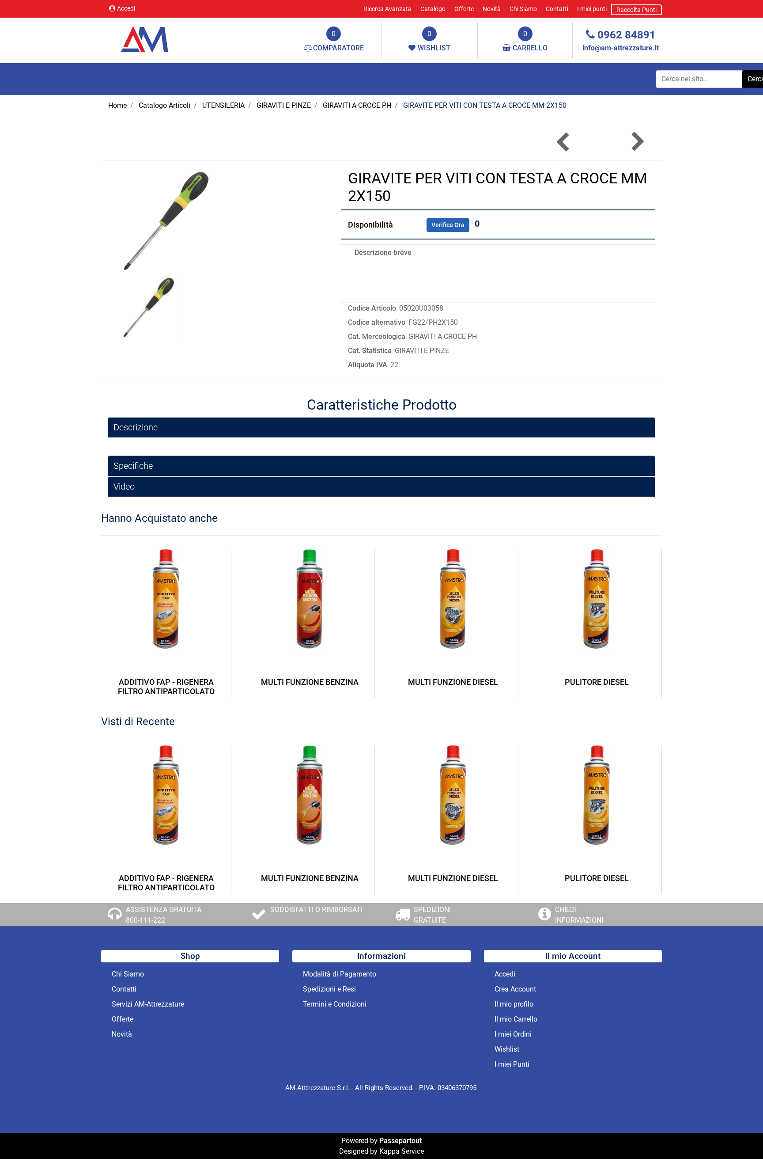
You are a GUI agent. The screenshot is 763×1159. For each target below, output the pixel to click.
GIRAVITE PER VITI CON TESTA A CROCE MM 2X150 (485, 105)
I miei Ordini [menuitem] (513, 1034)
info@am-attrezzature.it (620, 48)
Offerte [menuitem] (464, 8)
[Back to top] (738, 1134)
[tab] (381, 427)
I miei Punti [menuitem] (512, 1064)
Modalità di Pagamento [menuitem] (339, 974)
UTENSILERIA (223, 105)
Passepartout (400, 1140)
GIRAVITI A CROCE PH (357, 105)
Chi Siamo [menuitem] (523, 8)
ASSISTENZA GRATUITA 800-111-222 (163, 914)
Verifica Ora (448, 224)
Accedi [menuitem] (505, 974)
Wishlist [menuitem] (507, 1049)
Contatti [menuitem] (557, 8)
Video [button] (124, 486)
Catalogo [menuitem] (433, 8)
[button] (166, 220)
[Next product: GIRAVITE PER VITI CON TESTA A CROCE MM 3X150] (637, 141)
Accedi (126, 8)
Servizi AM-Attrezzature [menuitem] (148, 1004)
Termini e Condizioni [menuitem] (334, 1004)
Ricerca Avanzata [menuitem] (387, 8)
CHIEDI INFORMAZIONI (579, 914)
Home (117, 105)
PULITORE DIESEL (597, 682)
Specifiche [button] (133, 465)
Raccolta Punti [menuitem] (636, 9)
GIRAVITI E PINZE (284, 105)
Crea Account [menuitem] (515, 989)
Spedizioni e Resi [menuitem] (329, 989)
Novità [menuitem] (492, 8)
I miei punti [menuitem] (592, 8)
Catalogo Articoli (164, 105)
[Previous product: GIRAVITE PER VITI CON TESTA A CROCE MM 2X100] (563, 141)
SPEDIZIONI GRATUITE (432, 914)
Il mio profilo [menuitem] (514, 1004)
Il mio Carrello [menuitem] (516, 1019)
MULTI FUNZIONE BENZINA (310, 682)
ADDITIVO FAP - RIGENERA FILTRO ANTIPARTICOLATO (166, 686)
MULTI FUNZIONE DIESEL (453, 682)
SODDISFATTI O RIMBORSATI (316, 909)
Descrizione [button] (135, 427)
